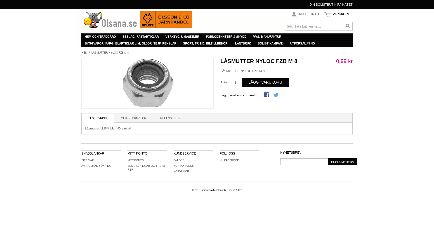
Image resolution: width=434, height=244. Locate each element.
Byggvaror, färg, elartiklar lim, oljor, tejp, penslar (130, 43)
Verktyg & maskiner (182, 36)
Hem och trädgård (100, 36)
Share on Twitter (276, 95)
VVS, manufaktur (267, 36)
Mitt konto (135, 160)
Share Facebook (267, 95)
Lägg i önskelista (232, 95)
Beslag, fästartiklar (141, 36)
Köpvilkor (181, 171)
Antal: (224, 82)
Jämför (253, 95)
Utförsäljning (302, 43)
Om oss (179, 160)
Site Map (87, 160)
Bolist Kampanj (270, 43)
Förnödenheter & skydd (226, 36)
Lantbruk (243, 43)
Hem (84, 52)
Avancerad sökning (96, 165)
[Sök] (348, 26)
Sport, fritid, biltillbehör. (205, 43)
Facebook (231, 160)
